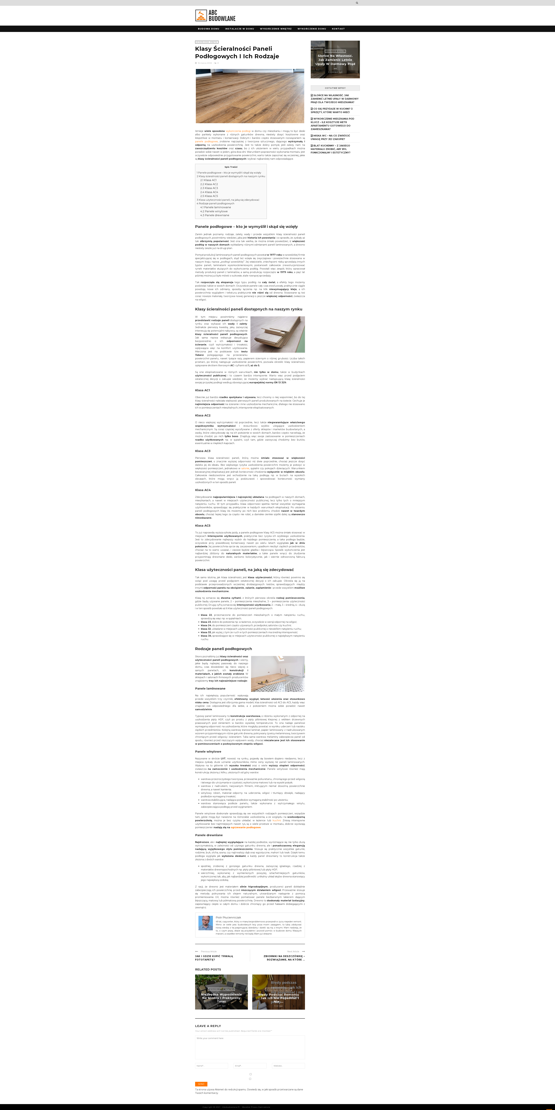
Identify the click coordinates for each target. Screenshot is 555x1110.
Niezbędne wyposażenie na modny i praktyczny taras (221, 998)
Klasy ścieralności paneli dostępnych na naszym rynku (231, 176)
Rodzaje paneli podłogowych (215, 203)
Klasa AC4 (209, 192)
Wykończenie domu (312, 28)
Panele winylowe (214, 211)
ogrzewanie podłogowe (246, 827)
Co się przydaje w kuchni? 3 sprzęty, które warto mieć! (332, 110)
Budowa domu (208, 28)
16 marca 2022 (205, 63)
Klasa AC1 (208, 180)
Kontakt (338, 28)
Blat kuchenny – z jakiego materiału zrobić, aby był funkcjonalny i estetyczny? (330, 149)
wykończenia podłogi (238, 131)
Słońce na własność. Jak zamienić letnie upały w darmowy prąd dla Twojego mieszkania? (335, 99)
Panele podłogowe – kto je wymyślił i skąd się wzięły (229, 172)
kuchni (277, 820)
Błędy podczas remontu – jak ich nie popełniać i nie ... (278, 998)
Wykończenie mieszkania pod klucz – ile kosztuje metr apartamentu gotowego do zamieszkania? (332, 124)
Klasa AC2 (209, 184)
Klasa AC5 (209, 196)
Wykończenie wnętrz (276, 28)
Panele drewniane (214, 215)
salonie (245, 468)
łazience (246, 622)
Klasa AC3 (209, 188)
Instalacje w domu (239, 28)
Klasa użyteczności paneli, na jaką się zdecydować (228, 199)
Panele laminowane (215, 207)
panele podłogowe (206, 141)
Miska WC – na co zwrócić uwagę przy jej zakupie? (330, 137)
